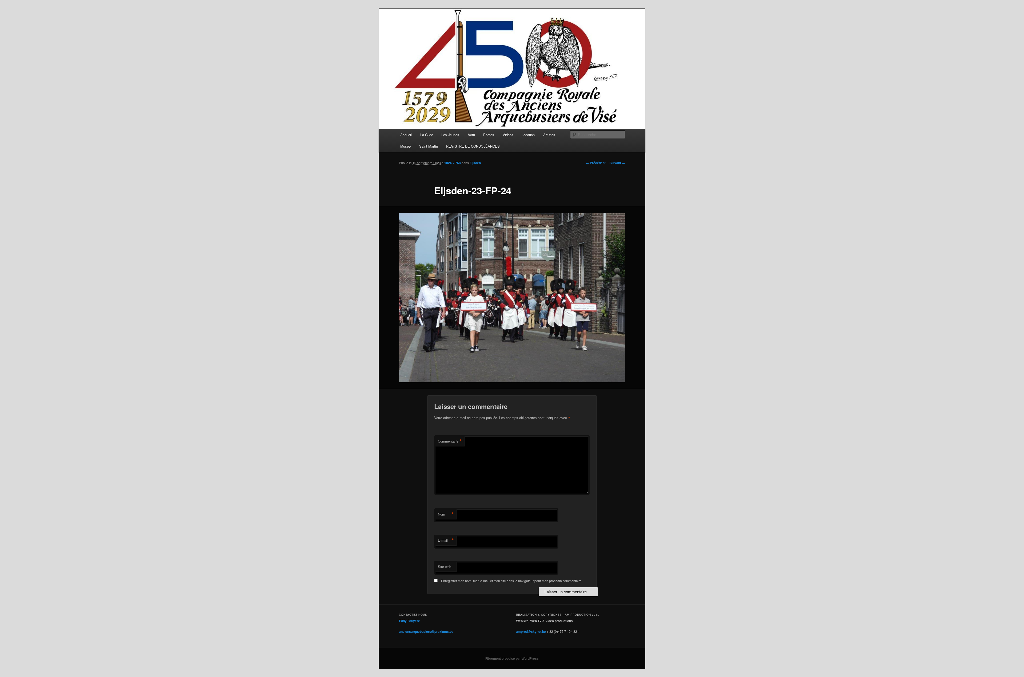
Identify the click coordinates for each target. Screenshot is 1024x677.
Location (528, 134)
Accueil (406, 134)
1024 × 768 (452, 162)
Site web (444, 566)
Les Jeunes (450, 134)
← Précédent (596, 162)
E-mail (446, 540)
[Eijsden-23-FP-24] (512, 297)
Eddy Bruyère (409, 620)
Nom (446, 514)
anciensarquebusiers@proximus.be (426, 631)
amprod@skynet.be (531, 631)
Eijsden (475, 162)
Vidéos (508, 134)
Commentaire (450, 441)
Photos (488, 134)
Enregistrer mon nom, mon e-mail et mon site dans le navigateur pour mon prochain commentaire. (511, 580)
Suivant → (617, 162)
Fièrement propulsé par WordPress (512, 658)
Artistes (549, 134)
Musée (405, 146)
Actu (471, 134)
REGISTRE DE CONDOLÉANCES (473, 146)
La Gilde (426, 134)
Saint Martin (428, 146)
